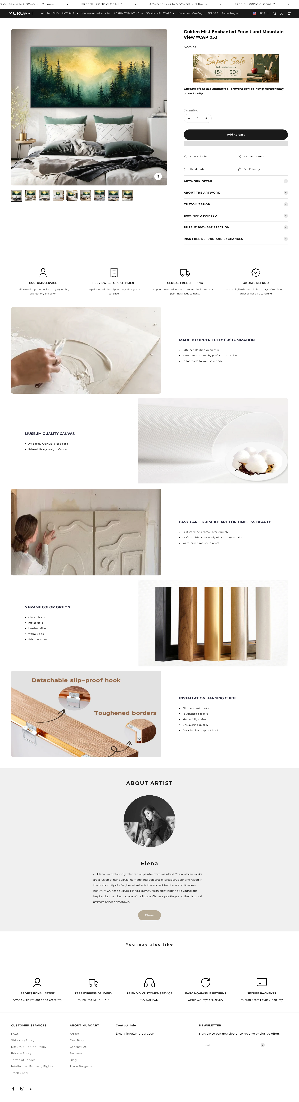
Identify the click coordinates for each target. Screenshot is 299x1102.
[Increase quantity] (206, 118)
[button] (236, 145)
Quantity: (191, 110)
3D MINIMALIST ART (158, 13)
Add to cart (236, 134)
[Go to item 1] (16, 196)
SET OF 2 (213, 13)
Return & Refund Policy (29, 1046)
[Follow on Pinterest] (31, 1088)
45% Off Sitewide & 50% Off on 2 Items (178, 4)
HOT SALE (68, 13)
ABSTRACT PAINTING (127, 13)
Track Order (20, 1073)
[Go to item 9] (127, 196)
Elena (149, 915)
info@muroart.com (140, 1033)
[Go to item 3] (44, 196)
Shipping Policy (23, 1040)
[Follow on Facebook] (13, 1088)
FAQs (15, 1033)
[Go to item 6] (85, 196)
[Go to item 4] (58, 196)
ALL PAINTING (50, 13)
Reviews (76, 1053)
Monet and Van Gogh (191, 13)
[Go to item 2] (30, 196)
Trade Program (231, 13)
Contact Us (78, 1046)
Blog (73, 1060)
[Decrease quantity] (189, 118)
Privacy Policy (21, 1053)
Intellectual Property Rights (32, 1066)
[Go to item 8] (113, 196)
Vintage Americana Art (96, 13)
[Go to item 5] (72, 196)
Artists (75, 1033)
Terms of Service (23, 1060)
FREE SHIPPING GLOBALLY (101, 4)
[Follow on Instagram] (22, 1088)
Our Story (77, 1040)
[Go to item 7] (99, 196)
